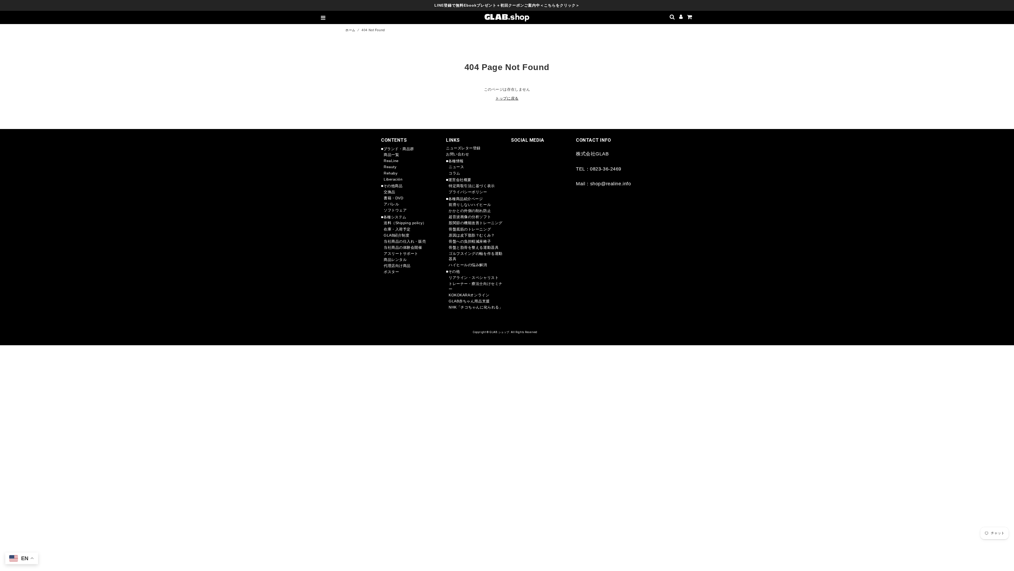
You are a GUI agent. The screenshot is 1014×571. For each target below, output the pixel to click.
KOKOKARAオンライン (469, 295)
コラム (454, 173)
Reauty (390, 167)
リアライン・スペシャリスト (474, 277)
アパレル (391, 204)
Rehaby (390, 173)
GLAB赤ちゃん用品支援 (469, 301)
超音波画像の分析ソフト (470, 217)
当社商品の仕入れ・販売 (405, 241)
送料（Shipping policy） (405, 223)
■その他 (453, 271)
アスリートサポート (401, 253)
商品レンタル (395, 259)
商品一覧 (391, 155)
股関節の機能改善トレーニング (476, 223)
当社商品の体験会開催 (403, 247)
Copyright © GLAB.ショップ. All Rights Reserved (505, 332)
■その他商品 (391, 186)
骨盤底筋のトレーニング (470, 229)
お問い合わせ (457, 154)
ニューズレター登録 (463, 148)
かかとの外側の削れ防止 (470, 211)
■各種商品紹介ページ (464, 199)
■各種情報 (455, 161)
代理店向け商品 (397, 266)
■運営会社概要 (458, 180)
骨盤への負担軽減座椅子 (470, 241)
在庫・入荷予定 (397, 229)
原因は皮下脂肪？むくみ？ (472, 235)
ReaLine (391, 161)
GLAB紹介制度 (396, 235)
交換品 (389, 192)
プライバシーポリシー (468, 192)
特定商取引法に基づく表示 (472, 186)
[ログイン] (681, 17)
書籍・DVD (393, 198)
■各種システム (393, 217)
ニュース (456, 167)
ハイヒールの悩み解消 (468, 265)
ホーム (350, 30)
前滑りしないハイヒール (470, 204)
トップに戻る (506, 98)
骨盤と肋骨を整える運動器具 (474, 247)
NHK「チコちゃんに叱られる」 (476, 307)
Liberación (393, 179)
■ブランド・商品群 (397, 149)
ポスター (391, 272)
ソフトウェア (395, 210)
